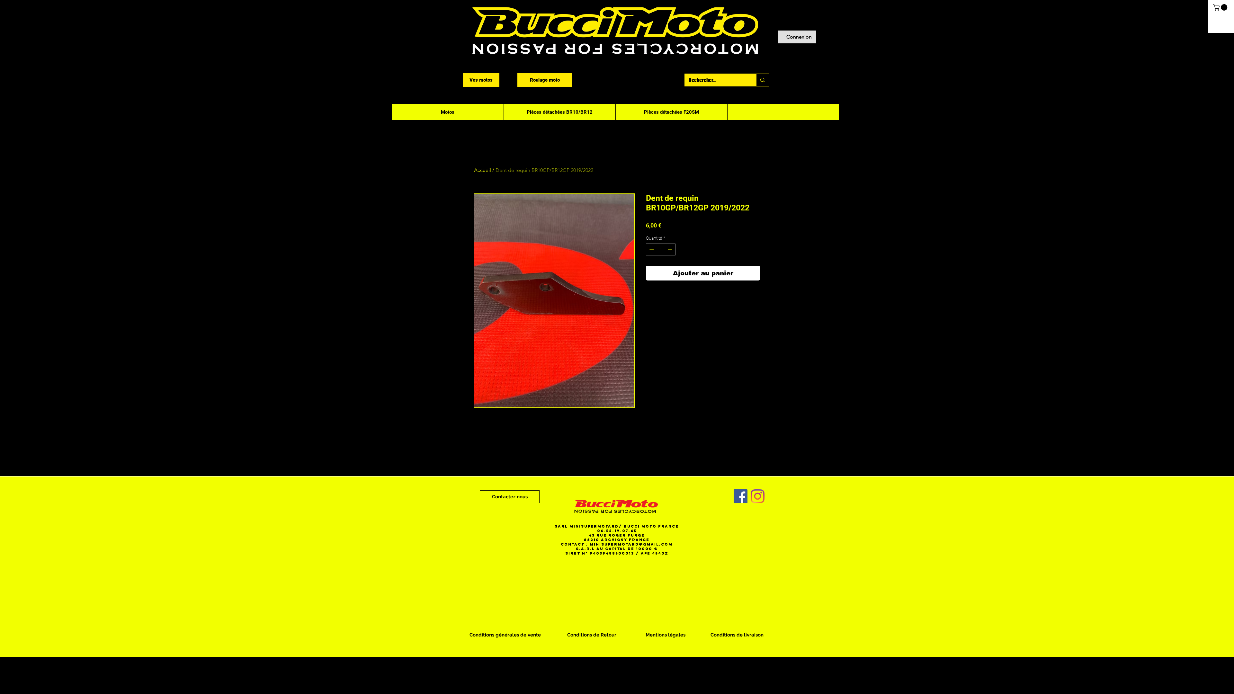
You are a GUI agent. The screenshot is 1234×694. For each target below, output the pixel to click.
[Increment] (670, 249)
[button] (1221, 7)
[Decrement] (651, 249)
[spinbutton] (660, 249)
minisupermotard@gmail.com (631, 544)
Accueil (482, 170)
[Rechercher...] (762, 80)
